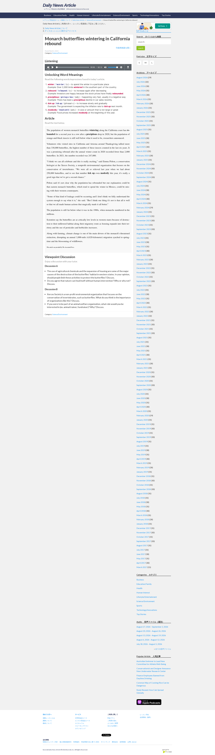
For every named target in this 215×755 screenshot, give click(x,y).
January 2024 (142, 212)
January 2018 (142, 524)
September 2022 (143, 281)
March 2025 (141, 151)
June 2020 (140, 398)
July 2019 (140, 446)
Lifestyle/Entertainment (101, 15)
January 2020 (142, 420)
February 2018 (142, 519)
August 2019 (141, 441)
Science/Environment (121, 15)
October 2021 (142, 329)
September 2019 (143, 437)
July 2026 (140, 82)
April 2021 (141, 355)
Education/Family (60, 15)
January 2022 (142, 316)
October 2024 (142, 173)
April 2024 (141, 199)
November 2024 (143, 168)
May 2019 (140, 454)
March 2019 (141, 463)
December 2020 (143, 372)
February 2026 (142, 103)
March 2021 (141, 359)
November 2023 (143, 220)
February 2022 (142, 311)
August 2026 (141, 77)
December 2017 (143, 528)
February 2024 (142, 207)
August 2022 (141, 285)
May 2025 (140, 142)
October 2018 (142, 485)
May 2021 (140, 350)
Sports (135, 15)
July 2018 (140, 498)
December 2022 (143, 268)
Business (47, 15)
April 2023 (141, 251)
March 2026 (141, 99)
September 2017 (143, 541)
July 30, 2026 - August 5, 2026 (149, 644)
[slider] (72, 67)
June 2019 (140, 450)
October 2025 (142, 121)
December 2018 (143, 476)
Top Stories (166, 15)
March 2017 (141, 567)
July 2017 (140, 550)
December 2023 (143, 216)
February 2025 (142, 155)
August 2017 (141, 545)
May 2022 (140, 298)
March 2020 (141, 411)
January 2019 (142, 472)
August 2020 (141, 389)
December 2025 (143, 112)
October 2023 (142, 225)
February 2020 (142, 415)
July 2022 (140, 290)
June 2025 (140, 138)
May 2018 (140, 506)
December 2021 (143, 320)
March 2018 (141, 515)
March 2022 (141, 307)
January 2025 (142, 160)
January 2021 (142, 368)
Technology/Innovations (149, 15)
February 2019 (142, 467)
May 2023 (140, 246)
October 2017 (142, 537)
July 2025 (140, 134)
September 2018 (143, 489)
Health (72, 15)
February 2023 (142, 259)
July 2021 (140, 342)
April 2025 (141, 147)
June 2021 (140, 346)
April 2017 (141, 563)
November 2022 (143, 272)
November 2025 (143, 116)
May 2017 (140, 558)
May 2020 (140, 402)
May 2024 (140, 194)
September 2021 (143, 333)
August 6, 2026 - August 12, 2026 (150, 639)
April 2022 (141, 303)
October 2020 (142, 381)
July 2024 (140, 186)
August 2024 (141, 181)
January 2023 (142, 264)
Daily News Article (59, 5)
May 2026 (140, 90)
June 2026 (140, 86)
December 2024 (143, 164)
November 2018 (143, 480)
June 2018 (140, 502)
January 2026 (142, 108)
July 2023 (140, 238)
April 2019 (141, 459)
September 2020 (143, 385)
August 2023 (141, 233)
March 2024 (141, 203)
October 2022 (142, 277)
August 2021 (141, 337)
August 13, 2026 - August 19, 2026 (151, 635)
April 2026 (141, 95)
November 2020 (143, 376)
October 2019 (142, 433)
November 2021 (143, 324)
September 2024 (143, 177)
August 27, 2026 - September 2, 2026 (152, 627)
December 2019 (143, 424)
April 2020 (141, 407)
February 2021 (142, 363)
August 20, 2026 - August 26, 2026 (151, 631)
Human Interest (83, 15)
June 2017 (140, 554)
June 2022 (140, 294)
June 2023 (140, 242)
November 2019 (143, 428)
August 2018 (141, 493)
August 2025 (141, 129)
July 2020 (140, 394)
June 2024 (140, 190)
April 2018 (141, 511)
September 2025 (143, 125)
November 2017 (143, 532)
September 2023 (143, 229)
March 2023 (141, 255)
